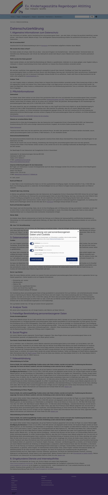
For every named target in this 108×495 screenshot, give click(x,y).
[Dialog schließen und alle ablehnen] (78, 231)
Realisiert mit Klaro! (73, 262)
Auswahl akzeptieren (36, 259)
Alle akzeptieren (72, 259)
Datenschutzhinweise (55, 239)
